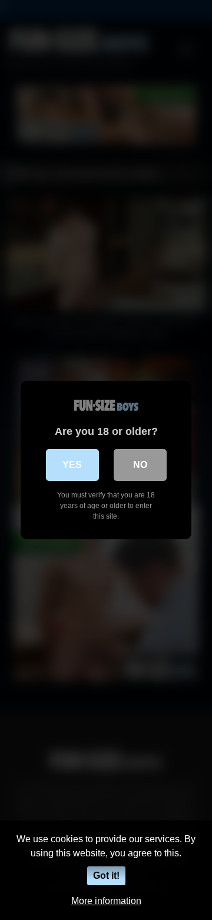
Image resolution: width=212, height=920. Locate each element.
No (140, 465)
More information (106, 901)
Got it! (106, 875)
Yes (72, 465)
